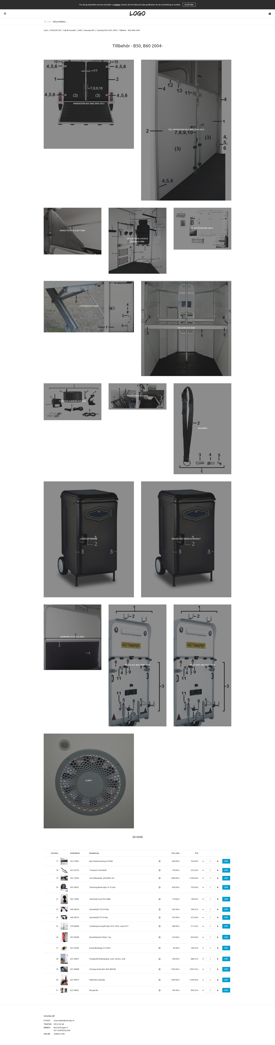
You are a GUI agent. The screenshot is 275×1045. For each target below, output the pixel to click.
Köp (226, 861)
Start (46, 30)
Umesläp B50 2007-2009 (107, 30)
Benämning (94, 853)
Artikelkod (74, 853)
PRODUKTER (55, 30)
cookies (116, 5)
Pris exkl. (176, 853)
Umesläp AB (49, 1016)
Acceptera (189, 5)
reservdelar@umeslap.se (64, 1020)
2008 (79, 30)
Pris (196, 853)
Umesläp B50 (89, 30)
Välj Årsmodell (69, 30)
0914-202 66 (59, 1024)
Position (54, 853)
